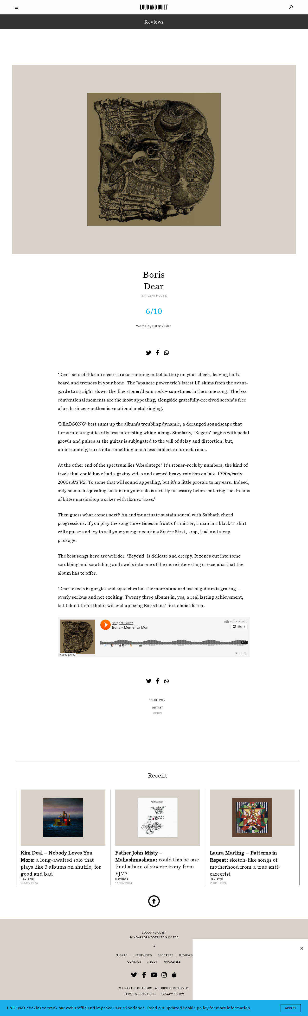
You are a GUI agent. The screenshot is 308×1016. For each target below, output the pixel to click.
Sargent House (154, 296)
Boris (157, 713)
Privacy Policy (172, 994)
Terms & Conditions (139, 994)
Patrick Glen (162, 326)
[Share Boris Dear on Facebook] (158, 353)
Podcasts (165, 955)
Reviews (185, 955)
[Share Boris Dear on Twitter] (149, 353)
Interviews (143, 955)
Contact (134, 962)
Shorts (122, 955)
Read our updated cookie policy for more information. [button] (199, 1008)
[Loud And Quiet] (154, 7)
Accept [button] (291, 1008)
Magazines (172, 962)
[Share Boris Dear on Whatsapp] (166, 353)
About (153, 962)
